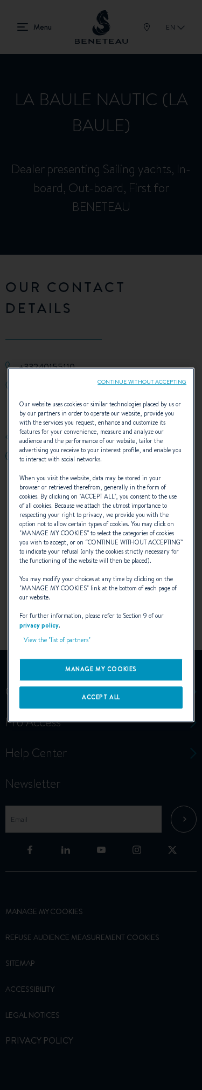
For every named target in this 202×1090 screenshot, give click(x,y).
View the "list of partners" (57, 640)
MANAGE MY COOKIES (101, 669)
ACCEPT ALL (101, 697)
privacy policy (39, 625)
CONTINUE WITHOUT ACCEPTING (141, 381)
